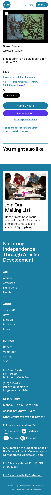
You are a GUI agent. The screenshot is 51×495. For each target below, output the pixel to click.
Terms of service (39, 486)
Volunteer (9, 351)
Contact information (33, 490)
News (6, 329)
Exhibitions (10, 287)
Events (7, 292)
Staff (6, 315)
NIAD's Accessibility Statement (22, 475)
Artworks (9, 283)
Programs (9, 324)
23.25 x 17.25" (11, 95)
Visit (6, 361)
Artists (7, 278)
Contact (8, 356)
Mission (8, 319)
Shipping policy (18, 490)
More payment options (25, 119)
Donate (7, 347)
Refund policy (13, 486)
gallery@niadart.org (15, 387)
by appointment (35, 417)
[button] (24, 4)
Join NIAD (9, 310)
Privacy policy (25, 486)
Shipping (7, 77)
